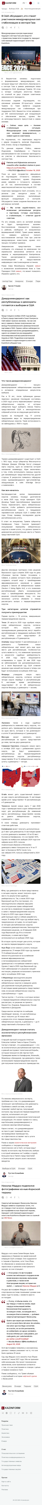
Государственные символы (12, 1461)
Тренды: (4, 9)
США (30, 1169)
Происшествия (7, 1425)
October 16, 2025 (33, 170)
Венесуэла (6, 1386)
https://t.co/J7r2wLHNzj (16, 168)
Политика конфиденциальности (13, 1457)
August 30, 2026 (13, 1344)
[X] (18, 27)
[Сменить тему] (32, 3)
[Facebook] (14, 27)
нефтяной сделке (30, 1376)
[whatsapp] (7, 27)
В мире (29, 281)
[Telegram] (10, 27)
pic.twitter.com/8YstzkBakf (18, 1339)
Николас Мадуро (30, 1286)
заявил (37, 266)
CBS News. (8, 1218)
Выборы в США (8, 1169)
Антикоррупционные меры (11, 1465)
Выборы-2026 (14, 9)
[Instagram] (3, 27)
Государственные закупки (11, 1469)
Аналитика (5, 1433)
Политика (5, 1429)
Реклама (5, 1490)
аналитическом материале (25, 1143)
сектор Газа (7, 281)
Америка (19, 281)
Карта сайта (6, 1482)
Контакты (5, 1486)
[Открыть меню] (38, 3)
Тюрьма (27, 1386)
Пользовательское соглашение (13, 1453)
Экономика (6, 1437)
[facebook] (15, 1413)
